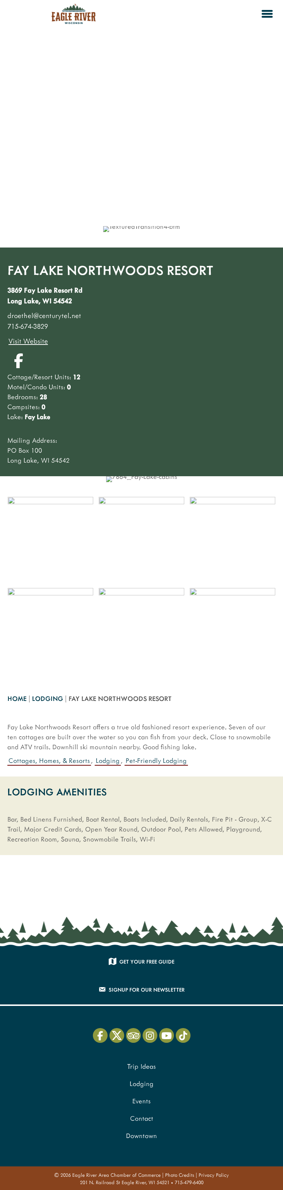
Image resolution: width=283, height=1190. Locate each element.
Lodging (47, 698)
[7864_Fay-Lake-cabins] (232, 631)
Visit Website (28, 340)
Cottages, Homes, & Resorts (49, 760)
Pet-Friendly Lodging (156, 760)
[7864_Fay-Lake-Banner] (50, 631)
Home (17, 698)
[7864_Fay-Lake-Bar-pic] (141, 631)
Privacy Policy (214, 1175)
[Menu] (267, 13)
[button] (18, 361)
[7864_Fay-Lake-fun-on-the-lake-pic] (141, 539)
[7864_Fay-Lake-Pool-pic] (232, 539)
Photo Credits (179, 1175)
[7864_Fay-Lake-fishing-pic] (50, 539)
